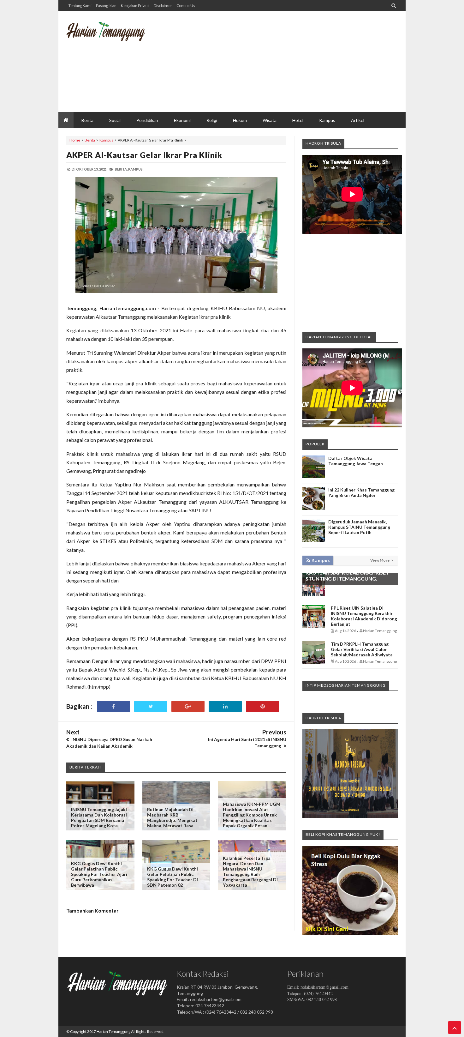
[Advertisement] (283, 61)
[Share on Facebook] (113, 706)
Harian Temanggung (113, 1031)
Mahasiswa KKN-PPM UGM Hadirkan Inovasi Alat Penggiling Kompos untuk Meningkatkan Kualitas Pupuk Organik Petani (251, 814)
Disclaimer (163, 5)
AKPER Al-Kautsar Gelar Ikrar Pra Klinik (144, 155)
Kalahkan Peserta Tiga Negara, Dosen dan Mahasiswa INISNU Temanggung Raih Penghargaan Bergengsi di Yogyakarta (250, 871)
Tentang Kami (80, 5)
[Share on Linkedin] (225, 706)
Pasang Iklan (106, 5)
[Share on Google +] (188, 706)
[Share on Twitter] (150, 706)
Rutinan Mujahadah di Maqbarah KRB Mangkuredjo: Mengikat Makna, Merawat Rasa (172, 817)
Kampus (106, 140)
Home (74, 140)
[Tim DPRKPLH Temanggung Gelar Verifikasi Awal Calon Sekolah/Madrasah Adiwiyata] (313, 662)
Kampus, (135, 169)
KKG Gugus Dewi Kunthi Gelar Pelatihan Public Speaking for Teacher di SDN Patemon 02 (172, 877)
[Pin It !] (262, 706)
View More (380, 560)
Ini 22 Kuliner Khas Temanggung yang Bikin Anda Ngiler (361, 492)
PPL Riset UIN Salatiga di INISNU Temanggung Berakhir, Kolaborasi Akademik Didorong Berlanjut (364, 616)
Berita (90, 140)
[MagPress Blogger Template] (113, 36)
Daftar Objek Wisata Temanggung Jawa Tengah (355, 460)
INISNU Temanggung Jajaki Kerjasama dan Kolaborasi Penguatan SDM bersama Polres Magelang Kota (99, 817)
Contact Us (185, 5)
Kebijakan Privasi (135, 5)
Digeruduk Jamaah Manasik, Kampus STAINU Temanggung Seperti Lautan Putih (359, 527)
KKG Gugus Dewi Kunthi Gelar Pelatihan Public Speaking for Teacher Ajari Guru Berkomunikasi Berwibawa (99, 874)
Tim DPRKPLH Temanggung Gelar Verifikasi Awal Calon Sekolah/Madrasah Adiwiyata (362, 649)
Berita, (121, 169)
